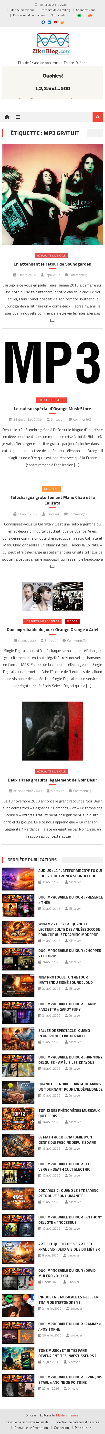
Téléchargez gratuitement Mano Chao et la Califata (52, 500)
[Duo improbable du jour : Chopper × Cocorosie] (18, 959)
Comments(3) (77, 640)
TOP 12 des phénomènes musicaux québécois (69, 1113)
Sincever (57, 419)
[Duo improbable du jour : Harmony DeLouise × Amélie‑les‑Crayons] (18, 1065)
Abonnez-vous (85, 10)
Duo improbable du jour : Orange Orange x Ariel (52, 629)
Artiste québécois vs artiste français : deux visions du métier (69, 1246)
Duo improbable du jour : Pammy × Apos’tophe (69, 1326)
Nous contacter (61, 15)
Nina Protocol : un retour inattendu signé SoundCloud (65, 979)
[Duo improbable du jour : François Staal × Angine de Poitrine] (18, 1385)
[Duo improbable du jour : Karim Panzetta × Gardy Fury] (18, 1012)
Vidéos (72, 621)
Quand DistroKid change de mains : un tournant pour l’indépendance (70, 1086)
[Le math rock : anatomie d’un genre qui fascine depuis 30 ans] (18, 1145)
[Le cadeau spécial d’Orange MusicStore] (52, 362)
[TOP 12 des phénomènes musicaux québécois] (18, 1119)
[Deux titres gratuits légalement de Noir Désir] (52, 731)
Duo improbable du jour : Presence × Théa (70, 899)
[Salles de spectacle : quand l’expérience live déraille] (18, 1039)
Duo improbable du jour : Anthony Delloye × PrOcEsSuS (70, 1219)
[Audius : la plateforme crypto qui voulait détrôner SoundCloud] (18, 879)
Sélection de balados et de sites (77, 1422)
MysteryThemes (67, 1415)
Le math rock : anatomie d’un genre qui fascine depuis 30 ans (67, 1139)
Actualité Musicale (51, 255)
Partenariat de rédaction (29, 15)
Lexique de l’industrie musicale (27, 1422)
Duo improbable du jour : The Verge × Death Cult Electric (65, 1166)
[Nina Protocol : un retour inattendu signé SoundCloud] (18, 985)
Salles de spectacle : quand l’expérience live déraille (64, 1033)
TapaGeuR (52, 274)
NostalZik (51, 488)
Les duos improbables (42, 621)
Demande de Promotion (31, 1427)
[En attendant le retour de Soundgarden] (52, 194)
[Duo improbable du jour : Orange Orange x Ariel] (52, 596)
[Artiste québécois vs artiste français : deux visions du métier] (18, 1252)
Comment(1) (78, 274)
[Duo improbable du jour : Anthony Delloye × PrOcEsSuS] (18, 1225)
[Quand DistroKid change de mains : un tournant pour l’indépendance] (18, 1092)
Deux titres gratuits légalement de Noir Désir (52, 780)
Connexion (61, 1427)
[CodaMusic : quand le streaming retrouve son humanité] (18, 1198)
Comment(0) (82, 419)
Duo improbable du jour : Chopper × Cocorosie (69, 953)
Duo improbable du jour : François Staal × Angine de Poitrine (70, 1379)
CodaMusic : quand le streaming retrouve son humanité (68, 1193)
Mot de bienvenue (22, 10)
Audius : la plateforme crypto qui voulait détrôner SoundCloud (70, 873)
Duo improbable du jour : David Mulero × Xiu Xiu (67, 1273)
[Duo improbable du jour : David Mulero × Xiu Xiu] (18, 1278)
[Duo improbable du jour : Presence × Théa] (18, 905)
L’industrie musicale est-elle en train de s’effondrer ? (68, 1299)
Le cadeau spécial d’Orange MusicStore (52, 408)
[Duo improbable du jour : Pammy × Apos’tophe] (18, 1332)
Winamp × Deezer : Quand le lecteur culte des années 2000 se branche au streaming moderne (69, 929)
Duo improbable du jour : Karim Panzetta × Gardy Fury (67, 1006)
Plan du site (83, 1427)
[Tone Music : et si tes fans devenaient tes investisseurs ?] (18, 1358)
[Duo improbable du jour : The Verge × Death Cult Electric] (18, 1172)
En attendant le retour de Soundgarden (52, 264)
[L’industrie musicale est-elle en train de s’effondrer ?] (18, 1305)
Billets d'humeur (51, 400)
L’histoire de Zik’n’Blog (55, 10)
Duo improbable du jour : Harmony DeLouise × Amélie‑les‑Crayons (70, 1059)
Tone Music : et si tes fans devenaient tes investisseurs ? (67, 1353)
